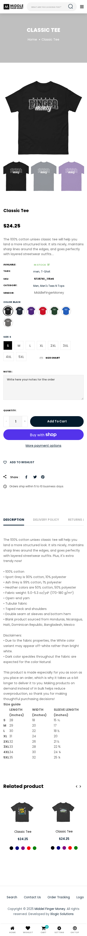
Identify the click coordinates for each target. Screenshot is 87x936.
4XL (8, 357)
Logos (81, 897)
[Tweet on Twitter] (35, 477)
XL (41, 345)
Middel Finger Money (50, 909)
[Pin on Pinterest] (42, 477)
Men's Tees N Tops (52, 286)
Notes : (8, 371)
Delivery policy (46, 520)
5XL (21, 357)
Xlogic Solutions (62, 914)
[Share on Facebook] (27, 477)
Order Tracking (59, 897)
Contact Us (32, 897)
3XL (65, 345)
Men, (36, 286)
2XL (53, 345)
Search (12, 897)
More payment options (43, 445)
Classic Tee (22, 832)
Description (13, 520)
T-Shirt (45, 271)
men (36, 271)
